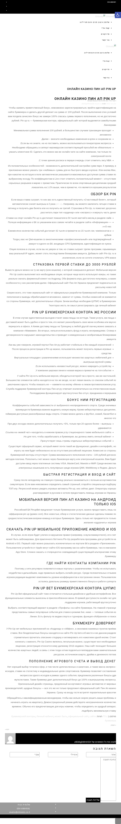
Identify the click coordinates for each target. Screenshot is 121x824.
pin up (59, 204)
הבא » (7, 729)
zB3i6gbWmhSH (88, 104)
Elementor (112, 817)
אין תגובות (98, 104)
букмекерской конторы (23, 716)
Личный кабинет (45, 716)
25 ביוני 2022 (111, 104)
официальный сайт (78, 716)
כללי (105, 716)
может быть (61, 716)
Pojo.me (100, 815)
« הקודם (113, 725)
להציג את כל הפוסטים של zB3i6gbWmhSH (95, 742)
